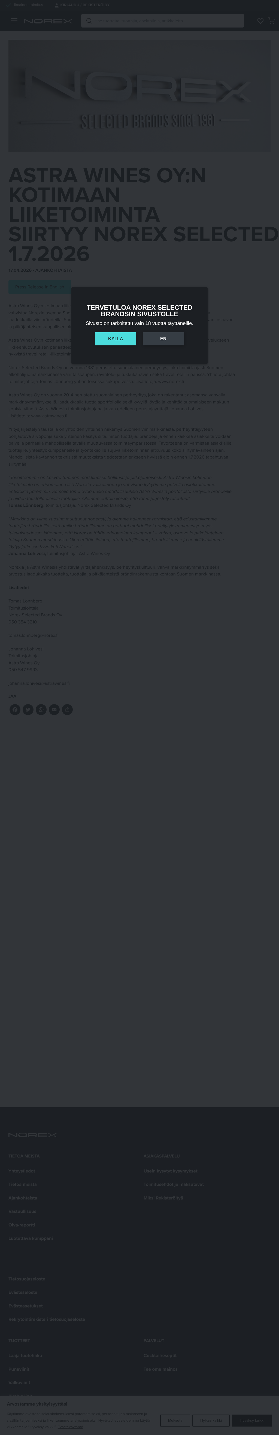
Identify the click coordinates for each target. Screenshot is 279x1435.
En (163, 338)
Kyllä (115, 338)
